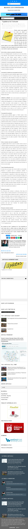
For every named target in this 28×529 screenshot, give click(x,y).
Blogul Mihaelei (4, 393)
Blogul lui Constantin (14, 7)
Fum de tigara (8, 25)
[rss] (16, 1)
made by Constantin (15, 25)
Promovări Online (4, 397)
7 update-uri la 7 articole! (6, 269)
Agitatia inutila (21, 24)
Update (7, 28)
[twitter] (12, 1)
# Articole (20, 235)
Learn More (12, 527)
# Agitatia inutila (14, 235)
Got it (17, 527)
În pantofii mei (10, 328)
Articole (3, 25)
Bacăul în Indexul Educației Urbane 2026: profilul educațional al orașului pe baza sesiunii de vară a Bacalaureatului (12, 340)
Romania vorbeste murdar (10, 26)
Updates (10, 28)
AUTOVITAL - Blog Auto (6, 395)
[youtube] (14, 1)
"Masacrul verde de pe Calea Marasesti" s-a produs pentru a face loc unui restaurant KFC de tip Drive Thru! (16, 368)
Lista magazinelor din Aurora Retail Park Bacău (17, 318)
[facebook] (10, 1)
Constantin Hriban (9, 481)
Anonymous (8, 487)
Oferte (20, 25)
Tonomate (18, 26)
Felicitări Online (4, 399)
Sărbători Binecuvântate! (12, 323)
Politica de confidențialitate (6, 447)
